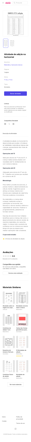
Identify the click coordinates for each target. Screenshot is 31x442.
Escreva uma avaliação (15, 273)
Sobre (4, 417)
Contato (4, 421)
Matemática (7, 65)
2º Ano (10, 79)
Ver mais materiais (15, 384)
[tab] (5, 43)
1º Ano (6, 79)
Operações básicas (16, 65)
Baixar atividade (15, 93)
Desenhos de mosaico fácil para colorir (8, 351)
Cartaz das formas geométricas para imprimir (21, 329)
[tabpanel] (15, 23)
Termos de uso (20, 423)
